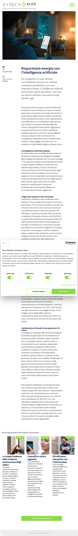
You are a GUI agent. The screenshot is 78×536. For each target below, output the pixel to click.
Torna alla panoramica (41, 518)
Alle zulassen (63, 291)
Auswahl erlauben (38, 291)
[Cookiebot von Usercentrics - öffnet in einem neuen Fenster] (67, 243)
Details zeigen (67, 285)
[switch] (29, 277)
